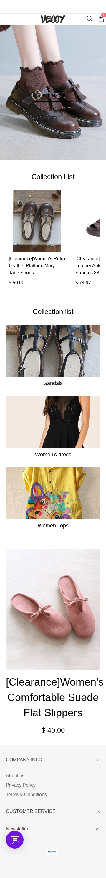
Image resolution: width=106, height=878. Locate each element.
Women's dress (53, 455)
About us (15, 775)
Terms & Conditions (26, 794)
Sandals (53, 383)
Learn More (53, 96)
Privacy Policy (21, 785)
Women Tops (53, 526)
